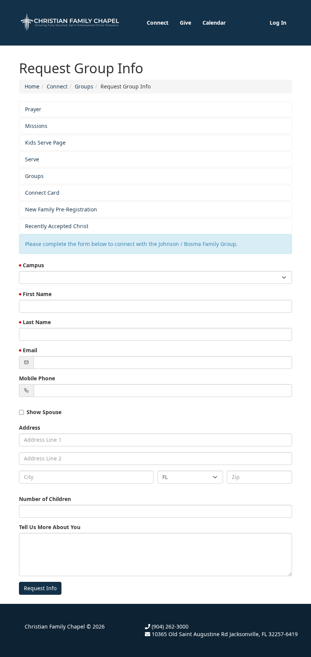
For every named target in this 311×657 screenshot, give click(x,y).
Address (29, 427)
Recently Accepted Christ (56, 226)
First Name (37, 294)
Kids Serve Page (45, 142)
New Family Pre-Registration (61, 209)
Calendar (214, 22)
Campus (33, 265)
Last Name (37, 322)
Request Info (40, 588)
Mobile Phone (37, 378)
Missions (36, 125)
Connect (157, 22)
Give (185, 22)
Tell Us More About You (49, 527)
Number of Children (45, 499)
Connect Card (42, 192)
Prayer (33, 109)
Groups (84, 86)
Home (32, 86)
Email (30, 350)
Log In (278, 22)
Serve (32, 159)
